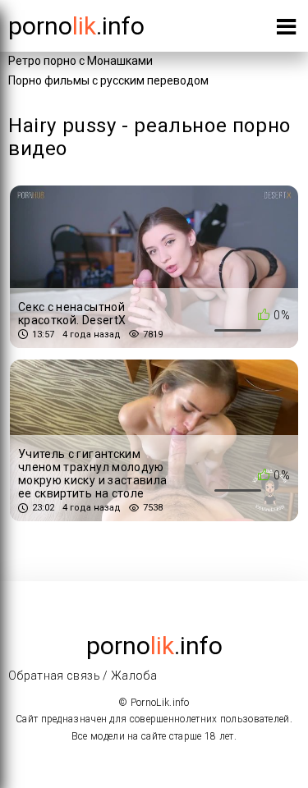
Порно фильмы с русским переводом (108, 80)
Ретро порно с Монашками (80, 60)
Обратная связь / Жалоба (82, 675)
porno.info (76, 25)
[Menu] (286, 30)
